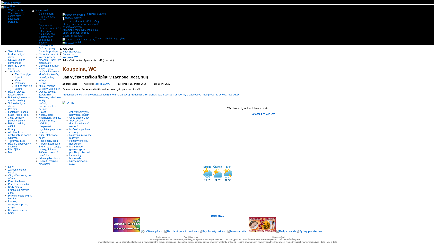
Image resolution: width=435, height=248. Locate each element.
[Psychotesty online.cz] (213, 231)
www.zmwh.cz (263, 114)
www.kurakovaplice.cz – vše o (278, 239)
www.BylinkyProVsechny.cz (271, 242)
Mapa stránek (279, 237)
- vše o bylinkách (293, 242)
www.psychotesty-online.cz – (233, 242)
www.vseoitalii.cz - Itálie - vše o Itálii (319, 242)
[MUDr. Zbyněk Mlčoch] (126, 231)
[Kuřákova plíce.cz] (152, 231)
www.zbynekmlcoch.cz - (176, 239)
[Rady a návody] (286, 231)
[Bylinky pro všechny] (309, 231)
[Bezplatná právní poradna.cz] (181, 231)
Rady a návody (163, 237)
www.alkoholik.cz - (120, 242)
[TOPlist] (68, 102)
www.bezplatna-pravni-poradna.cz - (176, 242)
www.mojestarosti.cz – (229, 239)
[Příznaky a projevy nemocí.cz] (262, 231)
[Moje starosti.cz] (238, 231)
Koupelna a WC (102, 84)
